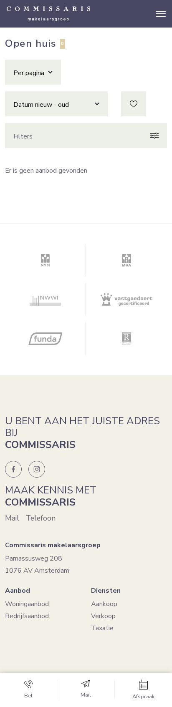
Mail (12, 518)
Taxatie (102, 628)
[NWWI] (45, 299)
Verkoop (103, 616)
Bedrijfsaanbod (27, 616)
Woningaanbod (27, 604)
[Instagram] (36, 469)
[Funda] (45, 338)
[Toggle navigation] (160, 13)
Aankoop (104, 604)
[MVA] (126, 260)
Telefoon (41, 518)
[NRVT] (126, 338)
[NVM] (45, 260)
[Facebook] (13, 469)
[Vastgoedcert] (126, 299)
